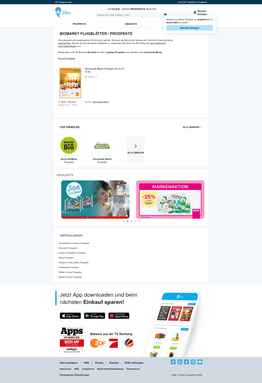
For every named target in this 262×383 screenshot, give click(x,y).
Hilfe (86, 362)
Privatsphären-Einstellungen (74, 374)
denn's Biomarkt (158, 43)
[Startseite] (63, 12)
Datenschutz (133, 368)
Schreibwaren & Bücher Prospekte (74, 243)
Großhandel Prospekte (69, 267)
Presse (99, 362)
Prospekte (79, 23)
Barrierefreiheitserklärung (110, 368)
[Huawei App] (118, 316)
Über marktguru (69, 362)
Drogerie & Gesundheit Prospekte (73, 262)
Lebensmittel (64, 43)
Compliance (88, 368)
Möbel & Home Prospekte (70, 272)
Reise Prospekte (66, 257)
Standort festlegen (189, 27)
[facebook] (186, 361)
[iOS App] (70, 316)
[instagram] (193, 361)
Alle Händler (135, 152)
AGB (76, 368)
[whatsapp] (179, 361)
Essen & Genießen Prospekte (72, 252)
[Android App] (94, 316)
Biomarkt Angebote (66, 58)
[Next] (205, 199)
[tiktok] (173, 361)
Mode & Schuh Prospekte (70, 276)
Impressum (65, 368)
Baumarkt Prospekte (68, 247)
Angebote (131, 23)
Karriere (114, 362)
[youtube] (199, 361)
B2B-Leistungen (134, 362)
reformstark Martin (101, 101)
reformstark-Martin (67, 46)
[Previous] (57, 199)
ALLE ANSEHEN (191, 127)
